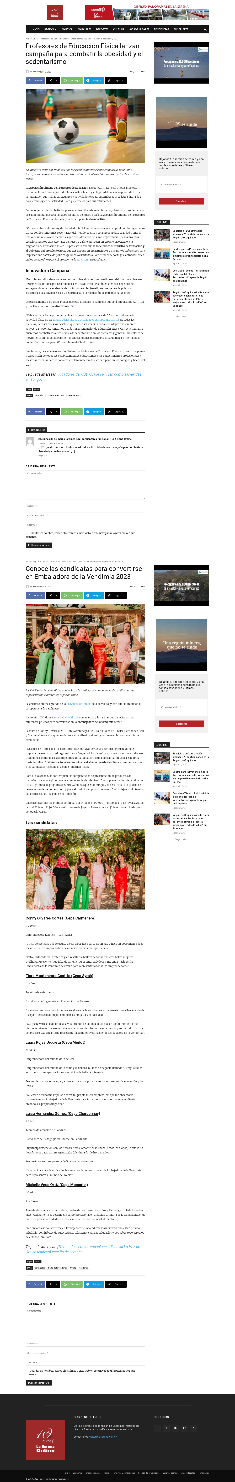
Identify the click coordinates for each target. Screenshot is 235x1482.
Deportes (102, 29)
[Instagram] (166, 1428)
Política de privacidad (148, 1472)
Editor (36, 71)
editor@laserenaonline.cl (103, 1436)
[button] (205, 29)
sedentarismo (74, 395)
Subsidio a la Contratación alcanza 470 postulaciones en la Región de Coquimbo (191, 234)
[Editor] (28, 71)
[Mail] (175, 1428)
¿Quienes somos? (170, 1472)
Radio (106, 1472)
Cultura (119, 29)
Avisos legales (139, 29)
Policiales (84, 29)
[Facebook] (157, 1428)
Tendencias (161, 29)
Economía (77, 1472)
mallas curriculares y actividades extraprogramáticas (85, 320)
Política (67, 29)
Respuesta (42, 456)
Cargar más (180, 316)
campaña (39, 395)
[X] (193, 1428)
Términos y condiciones (123, 1472)
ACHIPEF (83, 259)
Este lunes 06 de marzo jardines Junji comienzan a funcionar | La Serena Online (85, 439)
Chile (35, 38)
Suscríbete (181, 29)
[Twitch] (184, 1428)
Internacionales (93, 1472)
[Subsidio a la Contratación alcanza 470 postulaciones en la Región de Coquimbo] (162, 235)
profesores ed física (55, 395)
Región (49, 29)
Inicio (36, 29)
